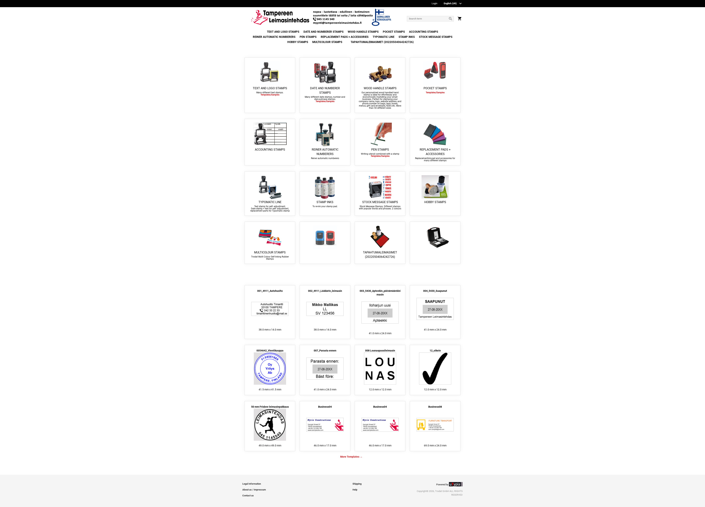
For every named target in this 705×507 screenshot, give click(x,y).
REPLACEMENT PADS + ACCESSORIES (344, 37)
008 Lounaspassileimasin (380, 350)
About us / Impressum (254, 489)
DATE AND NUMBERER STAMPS (323, 31)
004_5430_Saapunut (435, 290)
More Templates (349, 456)
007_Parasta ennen (325, 350)
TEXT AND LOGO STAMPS (283, 31)
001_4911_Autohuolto (270, 290)
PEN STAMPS (308, 37)
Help (354, 489)
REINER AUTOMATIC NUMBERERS (274, 37)
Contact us (248, 495)
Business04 (325, 406)
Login (434, 3)
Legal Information (251, 483)
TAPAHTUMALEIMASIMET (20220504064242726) (382, 42)
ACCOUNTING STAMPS (423, 31)
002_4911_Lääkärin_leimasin (325, 290)
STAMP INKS (407, 37)
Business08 (435, 406)
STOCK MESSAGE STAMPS (435, 37)
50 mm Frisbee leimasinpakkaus (270, 406)
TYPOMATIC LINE (383, 37)
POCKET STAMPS (394, 31)
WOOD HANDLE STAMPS (363, 31)
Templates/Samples (270, 94)
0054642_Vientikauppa (269, 350)
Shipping (356, 483)
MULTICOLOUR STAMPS (327, 42)
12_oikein (435, 350)
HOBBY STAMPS (297, 42)
